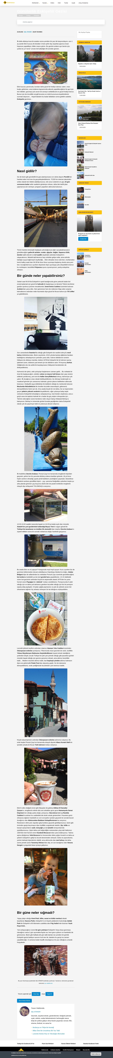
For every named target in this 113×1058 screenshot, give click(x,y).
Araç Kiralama (83, 3)
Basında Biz (86, 1050)
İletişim (78, 1050)
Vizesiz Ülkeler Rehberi (68, 1043)
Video (52, 3)
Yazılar (44, 3)
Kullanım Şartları (55, 1050)
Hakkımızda (44, 1050)
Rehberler (35, 3)
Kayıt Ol (49, 994)
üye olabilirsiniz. (48, 983)
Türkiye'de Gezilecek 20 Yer (25, 1043)
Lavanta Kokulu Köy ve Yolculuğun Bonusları (49, 1034)
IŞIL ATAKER (28, 32)
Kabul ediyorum (96, 1054)
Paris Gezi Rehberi (48, 1043)
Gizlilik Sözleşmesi (68, 1050)
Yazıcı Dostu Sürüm (24, 1000)
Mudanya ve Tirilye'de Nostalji (43, 1027)
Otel (59, 3)
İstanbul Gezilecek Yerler (91, 1043)
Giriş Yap (36, 994)
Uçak (73, 3)
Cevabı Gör (83, 239)
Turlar (66, 3)
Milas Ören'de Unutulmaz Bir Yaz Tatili (46, 1030)
